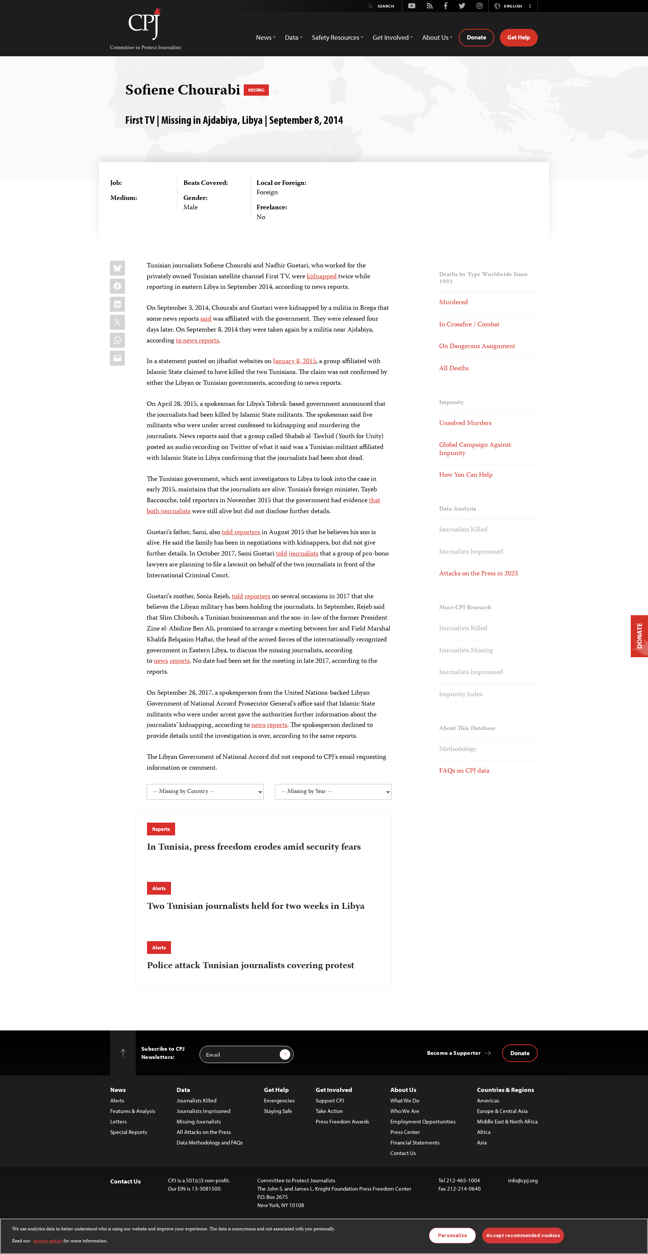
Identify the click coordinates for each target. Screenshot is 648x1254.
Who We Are (404, 1110)
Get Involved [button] (391, 37)
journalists (303, 554)
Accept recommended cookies (523, 1235)
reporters (257, 596)
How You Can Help (466, 475)
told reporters (241, 532)
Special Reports (128, 1131)
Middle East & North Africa (507, 1121)
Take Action (329, 1110)
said (206, 319)
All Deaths (454, 368)
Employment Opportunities (423, 1121)
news (161, 661)
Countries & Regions (505, 1089)
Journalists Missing (466, 650)
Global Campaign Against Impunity (475, 449)
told (281, 554)
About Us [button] (435, 37)
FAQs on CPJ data (464, 771)
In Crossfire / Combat (469, 324)
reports (180, 661)
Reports (161, 829)
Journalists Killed (463, 530)
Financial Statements (415, 1142)
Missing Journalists (199, 1121)
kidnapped (322, 276)
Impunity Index (461, 694)
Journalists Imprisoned (471, 552)
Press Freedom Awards (342, 1121)
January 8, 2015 (294, 361)
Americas (488, 1100)
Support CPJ (330, 1100)
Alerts (158, 888)
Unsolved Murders (465, 423)
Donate (476, 37)
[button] (529, 6)
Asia (482, 1142)
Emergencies (279, 1100)
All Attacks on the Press (204, 1131)
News (118, 1089)
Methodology (458, 749)
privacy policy (47, 1241)
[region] (324, 1236)
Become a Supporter (454, 1052)
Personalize (452, 1235)
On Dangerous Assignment (477, 346)
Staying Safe (278, 1110)
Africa (483, 1131)
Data (183, 1089)
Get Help (518, 37)
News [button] (264, 37)
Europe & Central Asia (502, 1110)
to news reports (197, 341)
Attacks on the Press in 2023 (478, 574)
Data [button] (291, 37)
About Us (403, 1089)
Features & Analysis (132, 1110)
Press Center (405, 1131)
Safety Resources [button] (335, 37)
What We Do (404, 1100)
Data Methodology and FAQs (210, 1142)
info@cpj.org (523, 1180)
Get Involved (334, 1089)
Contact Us (403, 1152)
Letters (118, 1121)
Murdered (453, 302)
